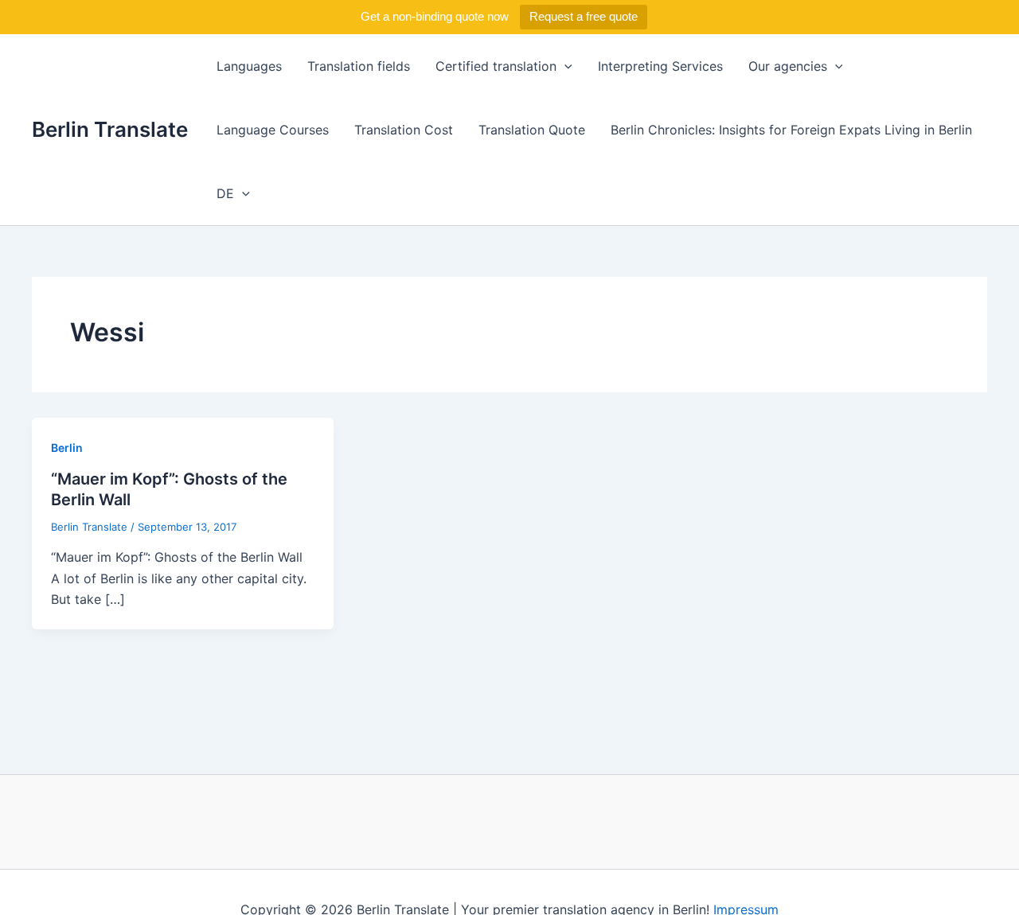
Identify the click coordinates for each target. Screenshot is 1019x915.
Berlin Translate (110, 129)
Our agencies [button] (787, 66)
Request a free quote (583, 16)
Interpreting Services (660, 66)
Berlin (67, 447)
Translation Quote (531, 130)
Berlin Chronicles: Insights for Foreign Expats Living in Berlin (791, 130)
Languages (249, 66)
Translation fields (358, 66)
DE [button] (225, 193)
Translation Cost (403, 130)
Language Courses (273, 130)
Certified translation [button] (495, 66)
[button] (564, 66)
